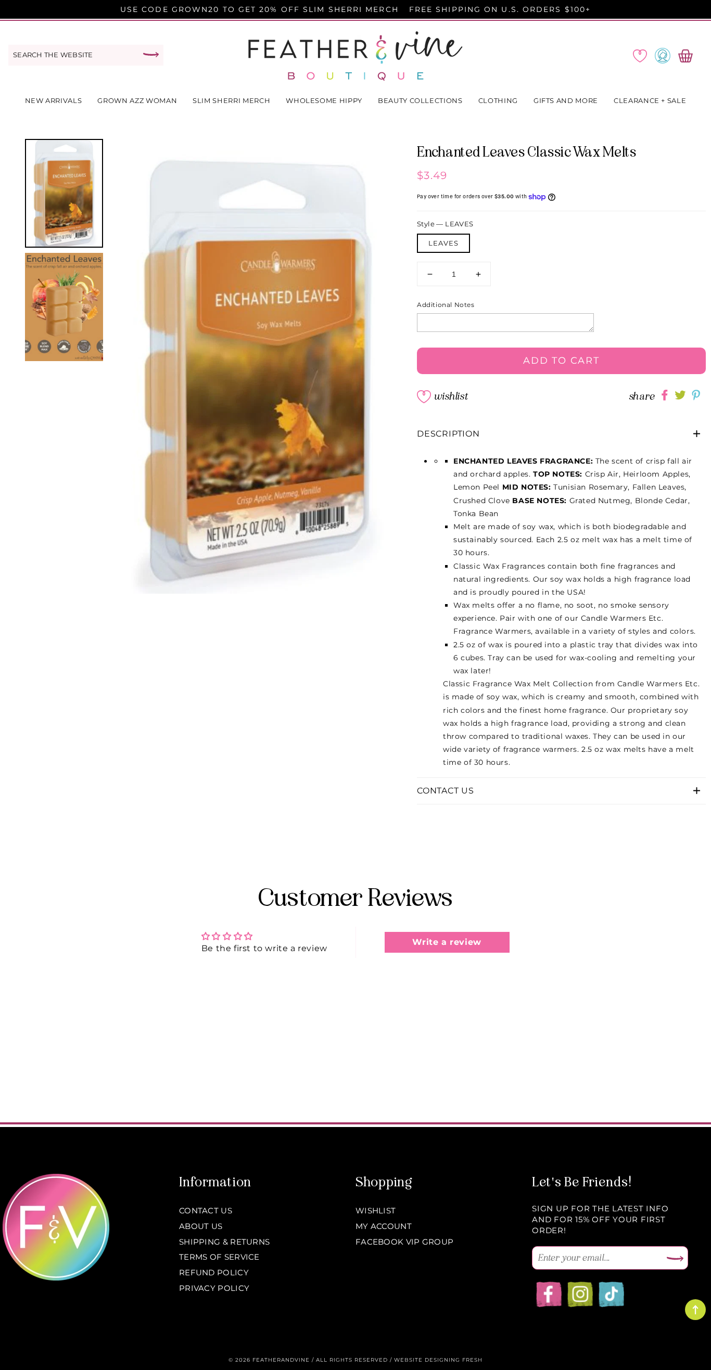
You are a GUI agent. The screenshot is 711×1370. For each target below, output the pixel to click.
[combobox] (85, 55)
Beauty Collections (420, 100)
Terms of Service (219, 1257)
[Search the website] (151, 54)
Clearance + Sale (650, 100)
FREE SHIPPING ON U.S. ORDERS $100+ (500, 9)
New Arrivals (53, 100)
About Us (200, 1226)
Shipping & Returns (224, 1242)
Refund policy (214, 1272)
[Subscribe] (675, 1259)
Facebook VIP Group (404, 1242)
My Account (383, 1226)
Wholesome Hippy (324, 100)
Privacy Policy (214, 1288)
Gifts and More (566, 100)
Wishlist (451, 396)
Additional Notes (446, 305)
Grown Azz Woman (137, 100)
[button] (561, 434)
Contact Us (205, 1210)
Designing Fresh (454, 1359)
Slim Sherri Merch (231, 100)
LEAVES (443, 243)
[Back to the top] (695, 1309)
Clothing (498, 100)
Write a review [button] (446, 942)
